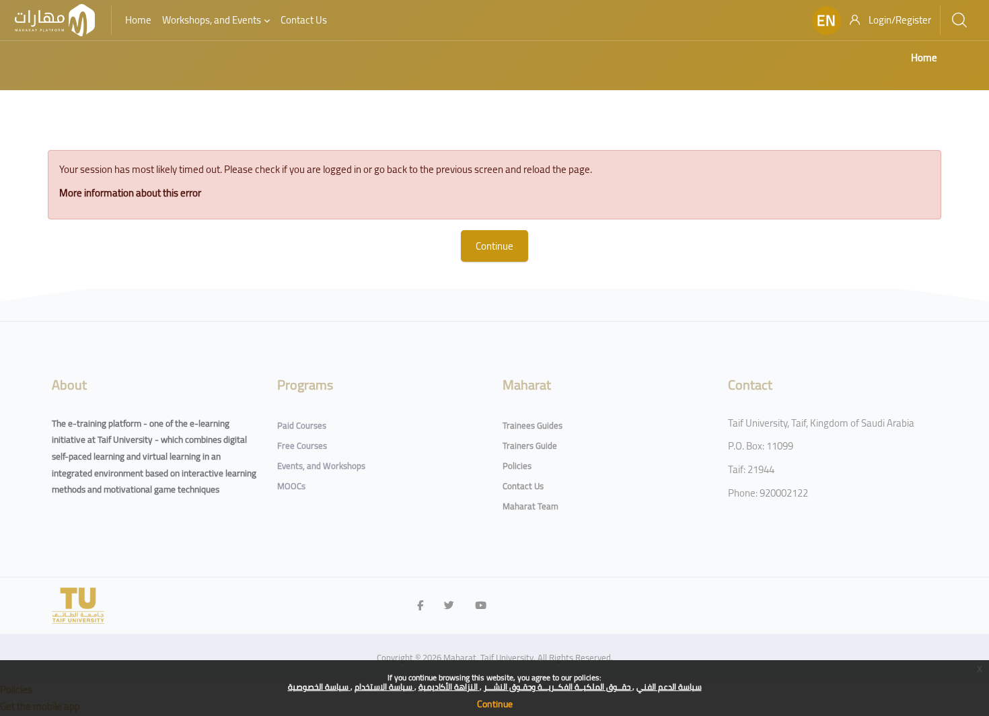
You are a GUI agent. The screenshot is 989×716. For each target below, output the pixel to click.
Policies (517, 466)
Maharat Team (530, 506)
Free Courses (302, 445)
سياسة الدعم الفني (669, 686)
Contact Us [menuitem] (304, 20)
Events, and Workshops (321, 466)
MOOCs (291, 486)
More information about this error (130, 193)
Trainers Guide (530, 445)
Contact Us (523, 486)
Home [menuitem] (138, 20)
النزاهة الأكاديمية (449, 686)
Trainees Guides (532, 425)
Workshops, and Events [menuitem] (211, 20)
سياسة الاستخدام (384, 686)
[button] (826, 20)
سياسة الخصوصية (319, 686)
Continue (495, 704)
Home (924, 57)
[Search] (959, 20)
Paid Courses (301, 425)
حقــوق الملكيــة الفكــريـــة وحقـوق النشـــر (558, 686)
